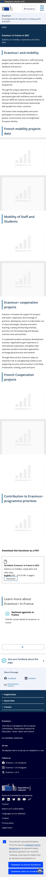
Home (4, 27)
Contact (5, 804)
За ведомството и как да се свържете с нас (23, 750)
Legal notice (7, 827)
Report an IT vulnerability (13, 808)
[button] (12, 678)
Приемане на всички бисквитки (26, 865)
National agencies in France (23, 613)
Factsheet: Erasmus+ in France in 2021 (21, 565)
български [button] (30, 9)
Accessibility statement (12, 738)
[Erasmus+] (7, 8)
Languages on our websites (13, 813)
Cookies (5, 818)
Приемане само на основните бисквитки (27, 871)
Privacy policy (8, 823)
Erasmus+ (6, 721)
